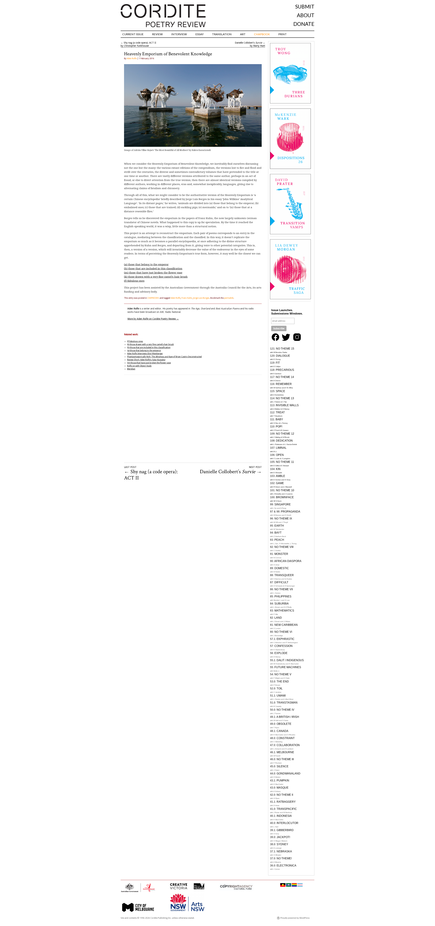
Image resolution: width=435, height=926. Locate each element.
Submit (304, 6)
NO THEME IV (285, 709)
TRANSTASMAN (287, 702)
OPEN (280, 454)
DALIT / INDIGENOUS (290, 660)
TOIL (280, 688)
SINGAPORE (282, 504)
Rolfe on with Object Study (139, 366)
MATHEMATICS (284, 610)
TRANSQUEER (284, 575)
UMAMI (281, 695)
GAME (280, 483)
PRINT (282, 34)
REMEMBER (284, 384)
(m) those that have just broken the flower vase (153, 272)
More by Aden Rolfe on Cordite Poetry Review (153, 318)
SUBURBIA (281, 603)
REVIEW (157, 34)
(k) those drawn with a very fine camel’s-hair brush (156, 276)
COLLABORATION (288, 745)
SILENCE (283, 766)
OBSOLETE (284, 723)
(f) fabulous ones (134, 280)
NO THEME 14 (285, 377)
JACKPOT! (283, 837)
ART (243, 34)
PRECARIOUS (285, 369)
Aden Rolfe (132, 58)
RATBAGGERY (286, 801)
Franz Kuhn (186, 298)
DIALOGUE (283, 355)
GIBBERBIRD (285, 830)
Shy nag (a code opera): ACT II (140, 42)
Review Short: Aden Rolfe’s (146, 360)
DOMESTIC (281, 568)
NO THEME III (285, 759)
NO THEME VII (283, 589)
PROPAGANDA (290, 511)
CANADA (282, 731)
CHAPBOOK (262, 34)
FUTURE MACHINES (287, 667)
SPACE (280, 391)
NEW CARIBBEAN (286, 624)
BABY (279, 419)
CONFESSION (283, 645)
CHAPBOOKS (153, 298)
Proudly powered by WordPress (295, 918)
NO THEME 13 (285, 398)
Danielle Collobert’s (248, 42)
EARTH (279, 525)
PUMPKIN (283, 780)
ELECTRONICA (286, 865)
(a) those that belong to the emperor (146, 264)
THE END (283, 681)
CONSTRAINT (286, 738)
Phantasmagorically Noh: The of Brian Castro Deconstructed (164, 356)
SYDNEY (282, 844)
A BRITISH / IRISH (287, 716)
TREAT (280, 412)
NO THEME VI (283, 631)
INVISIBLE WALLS (287, 405)
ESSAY (199, 34)
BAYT (278, 532)
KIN (278, 469)
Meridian (131, 369)
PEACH (279, 539)
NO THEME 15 (285, 348)
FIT (278, 362)
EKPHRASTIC (285, 639)
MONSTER (281, 553)
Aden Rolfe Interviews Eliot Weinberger (145, 353)
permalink (228, 298)
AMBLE (280, 476)
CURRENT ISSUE (133, 34)
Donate (303, 24)
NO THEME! (284, 858)
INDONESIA (284, 815)
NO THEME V (282, 674)
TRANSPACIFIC (287, 808)
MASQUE (283, 787)
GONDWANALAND (288, 773)
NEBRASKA (284, 851)
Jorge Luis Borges (201, 298)
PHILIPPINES (282, 596)
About (305, 15)
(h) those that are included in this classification (153, 268)
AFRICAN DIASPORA (287, 561)
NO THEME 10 (285, 490)
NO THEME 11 (285, 461)
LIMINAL (281, 447)
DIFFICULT (281, 582)
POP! (279, 426)
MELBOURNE (285, 752)
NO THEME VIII (283, 546)
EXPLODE (281, 653)
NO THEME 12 (285, 433)
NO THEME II (285, 794)
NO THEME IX (283, 518)
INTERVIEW (179, 34)
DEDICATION (284, 440)
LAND (278, 617)
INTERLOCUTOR (287, 823)
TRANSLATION (222, 34)
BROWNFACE (285, 497)
